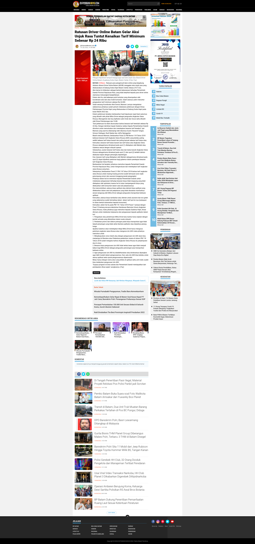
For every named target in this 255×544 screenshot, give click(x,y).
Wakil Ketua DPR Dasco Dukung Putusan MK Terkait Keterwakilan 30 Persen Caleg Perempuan (167, 221)
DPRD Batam (113, 526)
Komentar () (144, 46)
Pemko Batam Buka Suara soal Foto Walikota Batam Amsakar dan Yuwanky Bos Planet (119, 395)
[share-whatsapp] (137, 46)
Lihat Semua (111, 512)
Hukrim (97, 10)
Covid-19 (159, 114)
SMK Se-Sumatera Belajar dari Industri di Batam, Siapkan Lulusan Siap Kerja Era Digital (165, 253)
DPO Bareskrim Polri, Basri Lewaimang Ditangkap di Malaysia (116, 422)
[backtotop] (127, 517)
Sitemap (178, 526)
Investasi (113, 529)
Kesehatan (170, 10)
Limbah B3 (160, 109)
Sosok (155, 10)
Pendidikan (138, 10)
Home (77, 28)
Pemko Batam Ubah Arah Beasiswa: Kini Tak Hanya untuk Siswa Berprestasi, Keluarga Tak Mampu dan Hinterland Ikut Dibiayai (165, 261)
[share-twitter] (132, 46)
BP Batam (76, 526)
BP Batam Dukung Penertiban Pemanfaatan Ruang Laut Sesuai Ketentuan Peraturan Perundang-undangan (118, 503)
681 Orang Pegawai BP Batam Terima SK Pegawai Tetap (167, 191)
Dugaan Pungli (161, 100)
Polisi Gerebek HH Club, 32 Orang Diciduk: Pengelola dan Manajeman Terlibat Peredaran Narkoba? (119, 463)
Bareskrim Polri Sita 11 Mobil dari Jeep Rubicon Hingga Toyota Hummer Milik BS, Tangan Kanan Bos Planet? (121, 450)
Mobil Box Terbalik (163, 118)
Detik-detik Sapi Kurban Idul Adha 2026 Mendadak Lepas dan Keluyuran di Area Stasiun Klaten (167, 180)
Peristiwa (105, 10)
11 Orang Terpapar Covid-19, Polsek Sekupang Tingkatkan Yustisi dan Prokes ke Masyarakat (165, 309)
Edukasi (162, 10)
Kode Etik (172, 526)
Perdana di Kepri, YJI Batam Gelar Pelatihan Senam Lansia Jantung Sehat (165, 300)
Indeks (84, 10)
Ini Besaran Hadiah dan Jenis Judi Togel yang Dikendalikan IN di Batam (167, 130)
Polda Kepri (76, 534)
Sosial (113, 10)
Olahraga (121, 10)
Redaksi (160, 526)
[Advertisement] (83, 135)
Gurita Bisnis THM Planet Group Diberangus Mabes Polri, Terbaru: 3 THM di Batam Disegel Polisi (120, 437)
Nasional (179, 10)
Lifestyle (129, 10)
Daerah (90, 10)
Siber (166, 526)
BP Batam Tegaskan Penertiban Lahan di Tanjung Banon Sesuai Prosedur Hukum (167, 140)
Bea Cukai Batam (162, 96)
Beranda (76, 10)
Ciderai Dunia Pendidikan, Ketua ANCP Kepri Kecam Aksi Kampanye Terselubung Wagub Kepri (164, 270)
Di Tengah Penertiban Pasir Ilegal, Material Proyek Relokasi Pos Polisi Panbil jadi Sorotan (120, 382)
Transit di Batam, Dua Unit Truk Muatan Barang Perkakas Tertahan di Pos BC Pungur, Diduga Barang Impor (120, 410)
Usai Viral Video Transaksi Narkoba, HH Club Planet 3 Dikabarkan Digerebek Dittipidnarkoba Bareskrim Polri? (120, 476)
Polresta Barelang (97, 534)
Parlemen (148, 10)
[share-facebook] (128, 46)
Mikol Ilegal (160, 105)
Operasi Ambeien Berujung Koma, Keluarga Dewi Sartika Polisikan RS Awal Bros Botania (119, 488)
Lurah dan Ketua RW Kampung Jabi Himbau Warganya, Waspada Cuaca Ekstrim (120, 281)
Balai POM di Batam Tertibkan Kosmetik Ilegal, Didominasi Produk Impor (164, 317)
